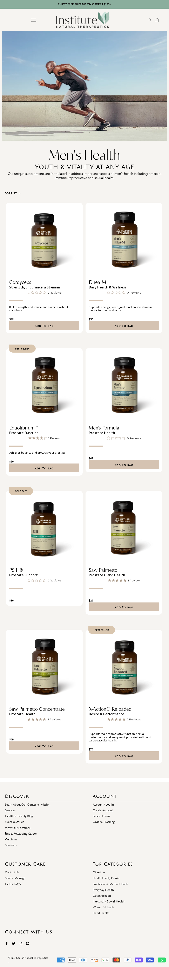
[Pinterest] (27, 943)
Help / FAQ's (13, 884)
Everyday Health (103, 890)
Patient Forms (101, 816)
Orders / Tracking (104, 822)
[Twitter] (13, 943)
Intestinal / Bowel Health (108, 901)
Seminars (10, 845)
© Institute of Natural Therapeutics (28, 958)
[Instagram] (20, 943)
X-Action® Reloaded (110, 709)
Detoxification (102, 896)
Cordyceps (20, 282)
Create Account (103, 810)
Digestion (99, 872)
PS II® (16, 570)
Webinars (11, 839)
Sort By (11, 193)
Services (10, 810)
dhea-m (97, 282)
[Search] (149, 20)
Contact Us (12, 872)
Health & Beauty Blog (19, 816)
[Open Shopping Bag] (157, 20)
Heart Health (101, 913)
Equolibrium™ (24, 428)
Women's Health (103, 907)
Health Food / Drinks (106, 878)
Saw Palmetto (103, 570)
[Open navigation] (33, 20)
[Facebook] (6, 943)
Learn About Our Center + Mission (27, 804)
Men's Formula (104, 428)
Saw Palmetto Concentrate (37, 709)
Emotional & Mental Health (110, 884)
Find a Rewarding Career (21, 833)
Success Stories (14, 822)
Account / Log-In (103, 804)
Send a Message (15, 878)
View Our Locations (17, 828)
